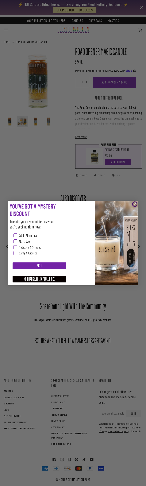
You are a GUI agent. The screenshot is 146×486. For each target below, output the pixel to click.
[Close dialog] (135, 204)
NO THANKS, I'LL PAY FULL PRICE (39, 279)
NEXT (39, 266)
